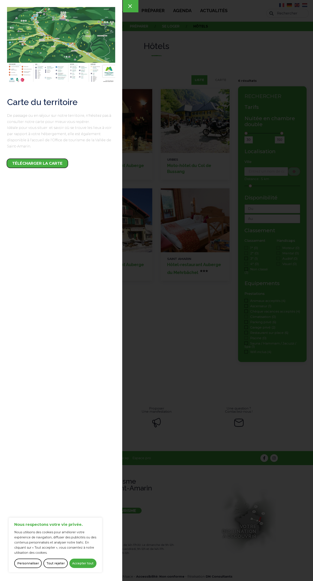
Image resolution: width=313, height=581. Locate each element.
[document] (156, 290)
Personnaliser (28, 563)
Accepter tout (82, 563)
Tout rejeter (55, 563)
